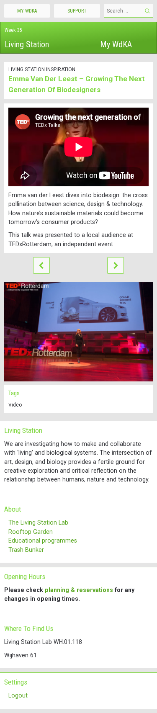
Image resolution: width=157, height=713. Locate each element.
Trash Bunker (26, 549)
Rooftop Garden (30, 531)
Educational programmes (42, 540)
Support (77, 11)
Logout (18, 695)
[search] (147, 11)
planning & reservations (79, 590)
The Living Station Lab (38, 522)
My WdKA (116, 44)
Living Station (27, 44)
